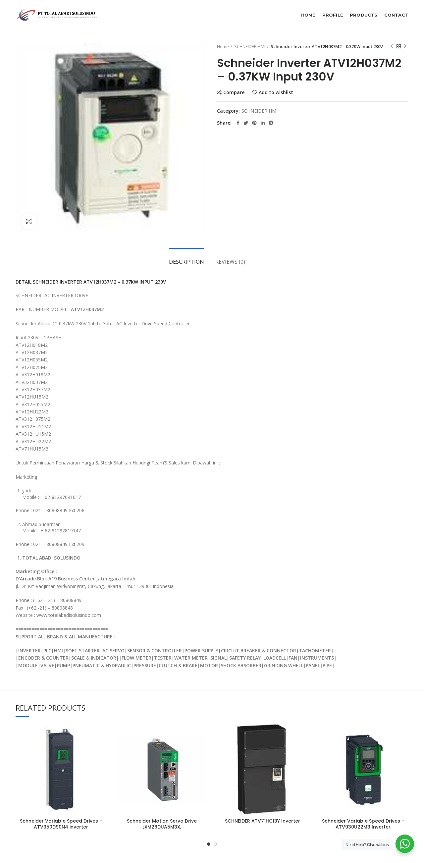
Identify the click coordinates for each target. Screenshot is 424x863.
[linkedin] (263, 123)
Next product (405, 46)
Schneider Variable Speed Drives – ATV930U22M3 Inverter (363, 824)
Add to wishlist (276, 92)
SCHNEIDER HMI (249, 46)
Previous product (392, 46)
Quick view (101, 764)
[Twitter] (245, 123)
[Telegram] (271, 123)
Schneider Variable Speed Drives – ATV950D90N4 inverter (61, 824)
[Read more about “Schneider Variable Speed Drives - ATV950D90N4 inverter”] (101, 749)
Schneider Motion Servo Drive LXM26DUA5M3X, (162, 824)
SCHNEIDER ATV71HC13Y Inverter (262, 821)
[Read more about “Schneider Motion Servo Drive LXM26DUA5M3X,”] (202, 749)
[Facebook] (238, 123)
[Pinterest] (254, 123)
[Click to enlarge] (29, 221)
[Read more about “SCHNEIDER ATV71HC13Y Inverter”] (302, 749)
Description (186, 261)
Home (223, 46)
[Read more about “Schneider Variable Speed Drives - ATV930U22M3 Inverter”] (403, 749)
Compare (233, 92)
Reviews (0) (230, 261)
